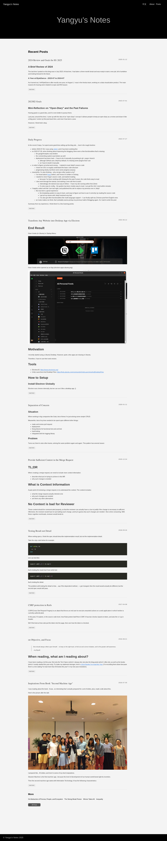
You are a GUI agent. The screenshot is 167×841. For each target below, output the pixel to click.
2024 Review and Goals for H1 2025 (45, 60)
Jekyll (56, 149)
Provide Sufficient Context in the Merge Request (50, 459)
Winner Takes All (89, 799)
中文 (144, 4)
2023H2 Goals (35, 101)
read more (31, 89)
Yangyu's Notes (11, 4)
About (151, 4)
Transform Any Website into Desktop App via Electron (54, 220)
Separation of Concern (38, 405)
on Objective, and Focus (39, 639)
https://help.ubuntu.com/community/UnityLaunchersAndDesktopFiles (80, 372)
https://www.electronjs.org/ (49, 370)
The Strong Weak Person (73, 799)
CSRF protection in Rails (40, 605)
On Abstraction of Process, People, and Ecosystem (45, 799)
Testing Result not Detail (39, 530)
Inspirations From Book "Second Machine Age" (50, 683)
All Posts (34, 805)
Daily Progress (35, 139)
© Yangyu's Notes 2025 (13, 837)
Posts (158, 4)
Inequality (99, 799)
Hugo (49, 174)
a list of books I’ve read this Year (92, 664)
